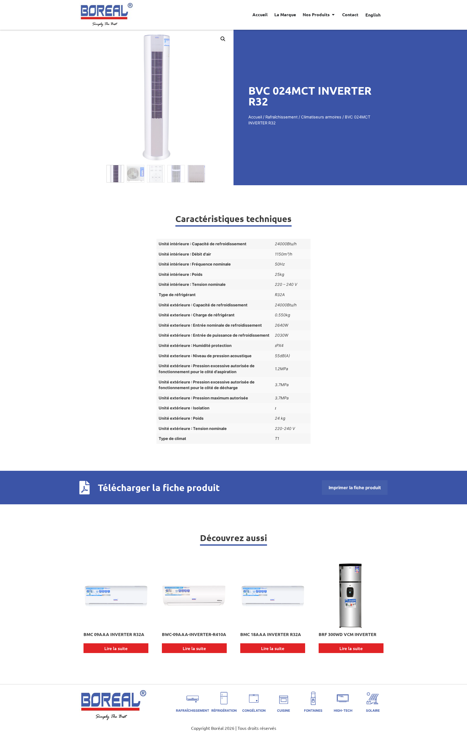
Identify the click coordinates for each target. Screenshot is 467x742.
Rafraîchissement (281, 117)
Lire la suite (116, 648)
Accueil (255, 117)
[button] (223, 39)
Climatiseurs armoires (321, 117)
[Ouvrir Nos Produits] (333, 14)
